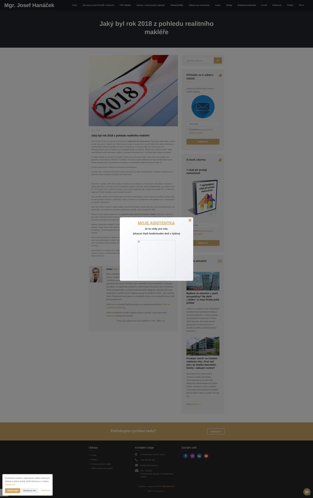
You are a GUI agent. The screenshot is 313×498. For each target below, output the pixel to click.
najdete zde (10, 484)
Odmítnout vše (29, 491)
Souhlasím (12, 491)
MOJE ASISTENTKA (156, 223)
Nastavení (45, 490)
